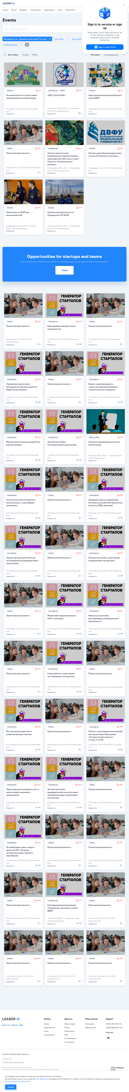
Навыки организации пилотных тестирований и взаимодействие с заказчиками (22, 560)
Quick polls (89, 1024)
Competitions (35, 10)
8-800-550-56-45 (113, 1024)
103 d (39, 784)
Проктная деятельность (99, 905)
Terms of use (7, 1059)
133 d (121, 900)
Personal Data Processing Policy (17, 1081)
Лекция (9, 148)
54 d (39, 437)
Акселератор (53, 90)
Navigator (23, 10)
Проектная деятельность (18, 153)
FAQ (66, 1035)
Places (14, 10)
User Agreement (42, 1079)
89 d (80, 669)
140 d (39, 958)
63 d (80, 495)
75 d (121, 553)
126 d (39, 900)
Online (62, 90)
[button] (54, 1019)
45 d (39, 379)
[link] (23, 90)
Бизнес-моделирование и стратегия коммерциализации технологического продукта (103, 387)
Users (60, 10)
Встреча (10, 90)
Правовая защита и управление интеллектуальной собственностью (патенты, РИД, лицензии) (105, 502)
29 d (121, 148)
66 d (121, 495)
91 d (121, 669)
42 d (121, 321)
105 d (121, 784)
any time (59, 39)
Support (109, 1019)
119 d (121, 842)
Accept (11, 1087)
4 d (40, 90)
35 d (39, 321)
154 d (121, 958)
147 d (80, 958)
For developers (70, 1038)
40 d (39, 207)
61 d (39, 495)
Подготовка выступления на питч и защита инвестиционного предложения (22, 792)
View (64, 270)
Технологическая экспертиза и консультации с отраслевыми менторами (21, 502)
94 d (39, 727)
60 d (121, 437)
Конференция (53, 148)
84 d (39, 669)
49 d (80, 379)
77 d (39, 611)
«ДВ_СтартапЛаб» (56, 95)
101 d (121, 727)
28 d (39, 148)
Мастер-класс (94, 437)
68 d (39, 553)
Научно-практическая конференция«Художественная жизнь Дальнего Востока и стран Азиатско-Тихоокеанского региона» (62, 159)
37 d (80, 207)
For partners (69, 1042)
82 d (121, 611)
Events (5, 10)
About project (69, 1024)
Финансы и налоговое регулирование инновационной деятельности (103, 618)
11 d (121, 90)
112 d (80, 842)
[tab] (54, 1019)
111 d (80, 90)
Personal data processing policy (13, 1062)
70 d (80, 553)
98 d (80, 727)
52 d (121, 379)
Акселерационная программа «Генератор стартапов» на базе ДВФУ (62, 908)
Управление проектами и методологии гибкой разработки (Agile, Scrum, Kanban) (21, 387)
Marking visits (90, 1027)
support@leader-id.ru (114, 1027)
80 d (80, 611)
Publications (70, 10)
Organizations (49, 10)
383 (80, 344)
